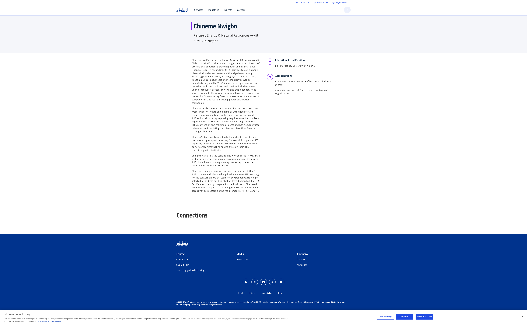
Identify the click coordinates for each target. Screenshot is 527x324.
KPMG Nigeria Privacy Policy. (49, 321)
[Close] (523, 317)
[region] (263, 317)
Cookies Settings (385, 317)
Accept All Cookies (424, 317)
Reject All (404, 317)
